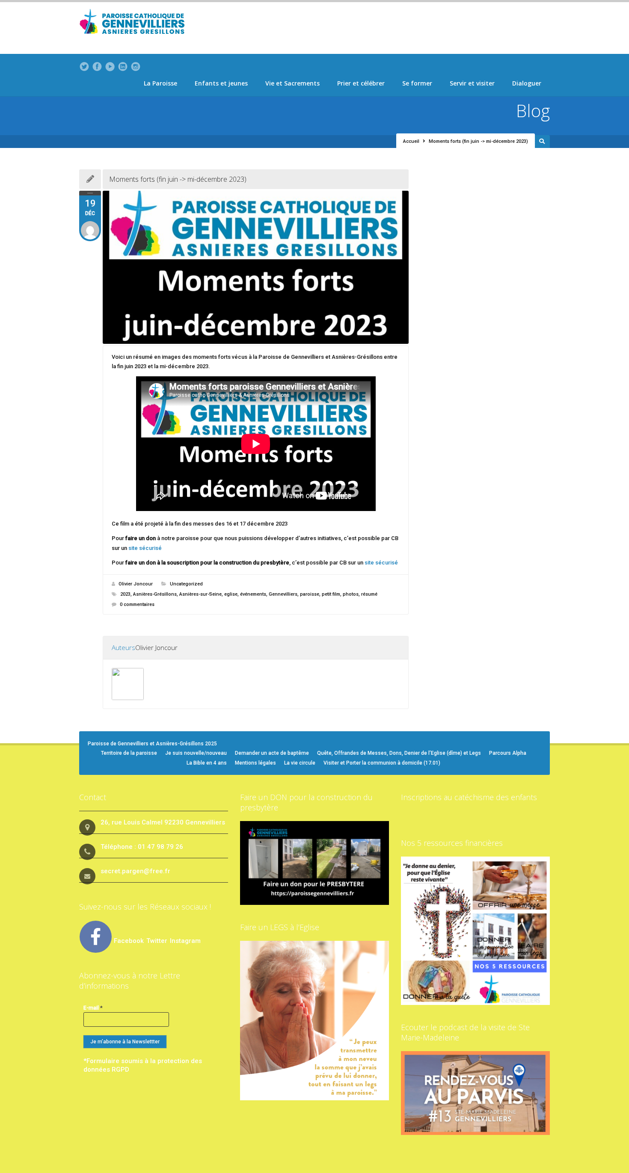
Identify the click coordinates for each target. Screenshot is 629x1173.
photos (351, 594)
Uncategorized (186, 584)
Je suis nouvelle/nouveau (196, 753)
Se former (417, 83)
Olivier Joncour (136, 584)
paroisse (309, 594)
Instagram (185, 941)
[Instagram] (136, 67)
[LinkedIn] (123, 67)
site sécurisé (145, 548)
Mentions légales (255, 763)
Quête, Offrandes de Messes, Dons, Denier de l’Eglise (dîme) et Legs (399, 753)
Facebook (128, 941)
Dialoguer (526, 83)
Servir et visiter (472, 83)
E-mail (93, 1008)
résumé (369, 594)
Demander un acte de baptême (272, 753)
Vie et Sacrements (292, 83)
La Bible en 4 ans (207, 763)
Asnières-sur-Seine (200, 594)
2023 (125, 594)
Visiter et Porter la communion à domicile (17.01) (381, 763)
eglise (230, 594)
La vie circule (299, 763)
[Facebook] (97, 67)
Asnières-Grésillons (155, 594)
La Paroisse (160, 83)
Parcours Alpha (507, 753)
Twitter (157, 941)
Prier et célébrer (361, 83)
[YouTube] (110, 67)
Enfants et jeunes (221, 83)
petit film (331, 594)
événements (253, 594)
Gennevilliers (283, 594)
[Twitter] (84, 67)
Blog (533, 110)
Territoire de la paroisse (129, 753)
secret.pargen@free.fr (135, 871)
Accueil (411, 141)
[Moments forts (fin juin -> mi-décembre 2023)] (256, 267)
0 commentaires (137, 604)
